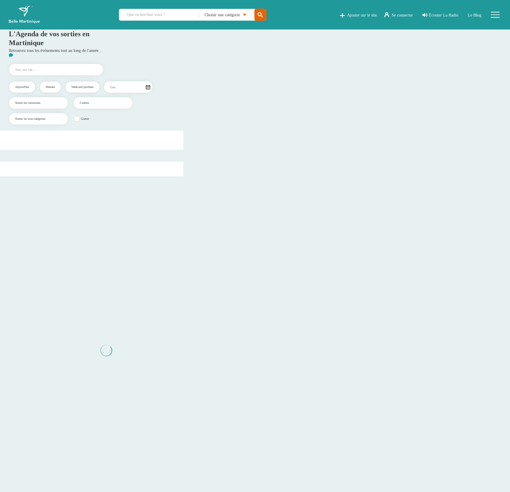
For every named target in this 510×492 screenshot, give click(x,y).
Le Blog (474, 15)
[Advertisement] (92, 139)
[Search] (260, 15)
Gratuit (85, 118)
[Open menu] (495, 15)
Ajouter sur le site (362, 15)
